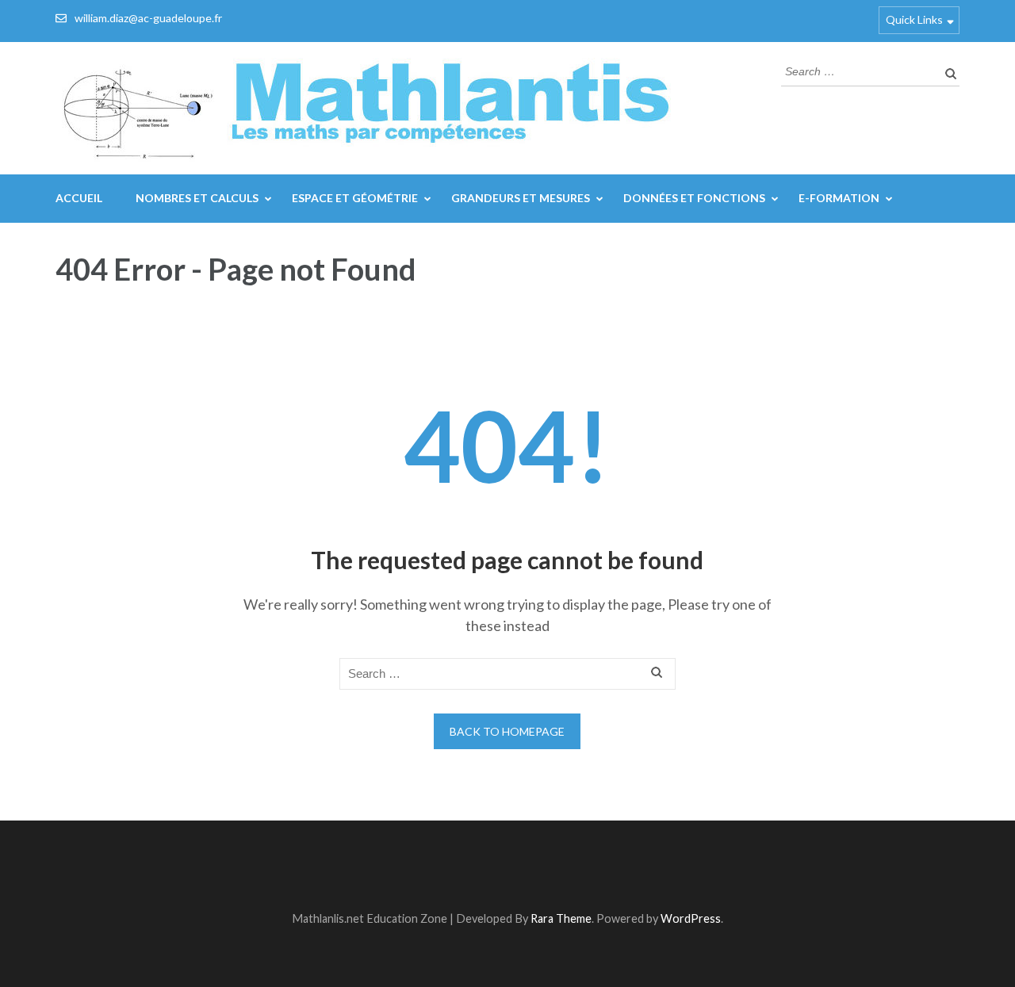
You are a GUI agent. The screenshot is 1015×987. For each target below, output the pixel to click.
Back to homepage (507, 731)
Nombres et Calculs (197, 198)
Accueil (79, 198)
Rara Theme (561, 918)
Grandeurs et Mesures (520, 198)
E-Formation (839, 198)
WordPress (691, 918)
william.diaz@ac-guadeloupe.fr (148, 18)
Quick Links (914, 19)
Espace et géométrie (355, 198)
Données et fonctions (694, 198)
